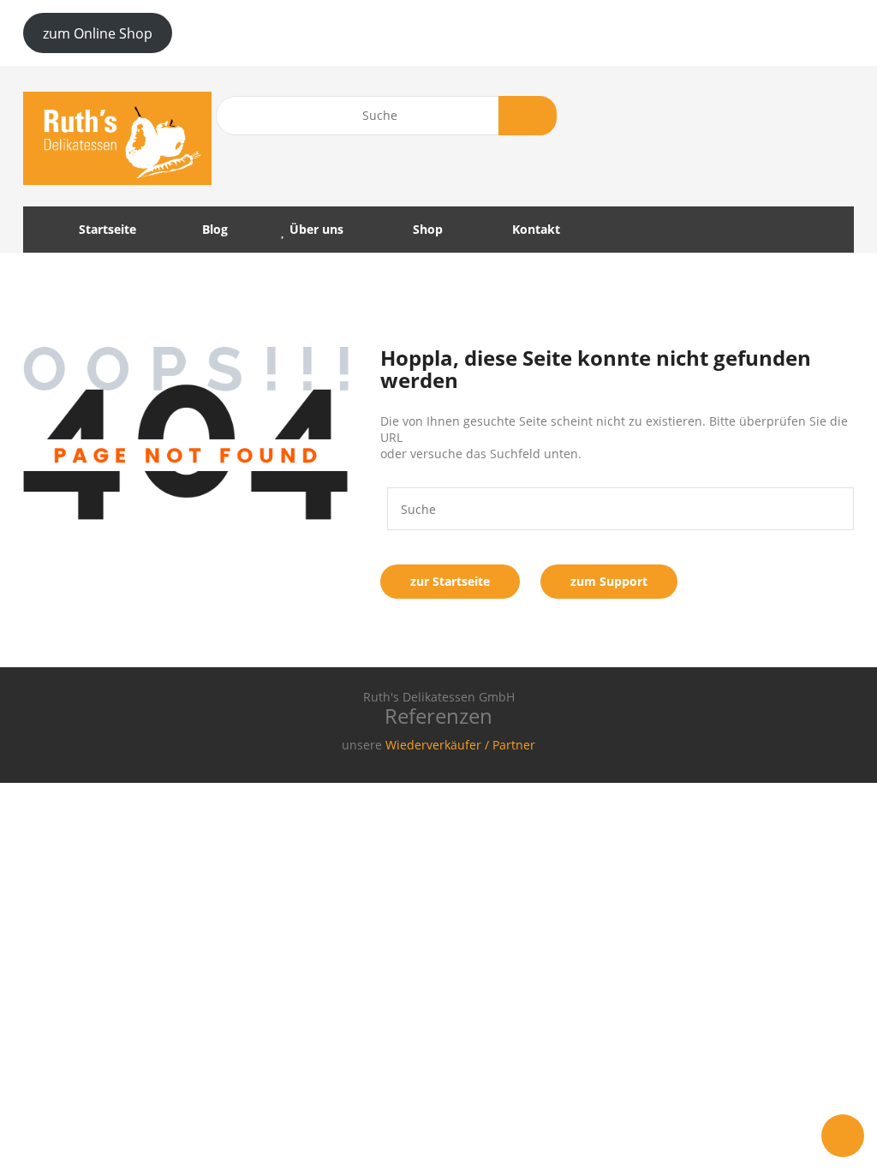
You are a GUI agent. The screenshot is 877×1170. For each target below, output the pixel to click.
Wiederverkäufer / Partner (460, 745)
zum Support (608, 581)
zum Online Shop (97, 33)
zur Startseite (450, 581)
